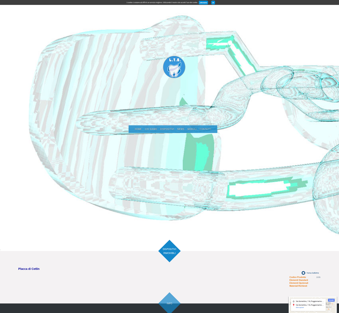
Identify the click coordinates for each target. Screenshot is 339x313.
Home (138, 129)
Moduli (192, 129)
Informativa (203, 2)
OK (213, 2)
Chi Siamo (151, 129)
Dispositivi (167, 129)
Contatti (205, 129)
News (180, 129)
